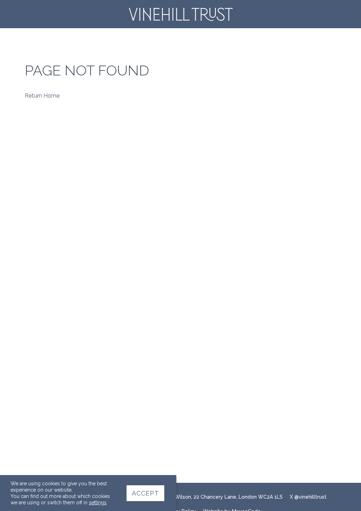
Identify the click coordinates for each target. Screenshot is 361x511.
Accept (145, 493)
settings (97, 502)
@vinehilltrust (310, 497)
